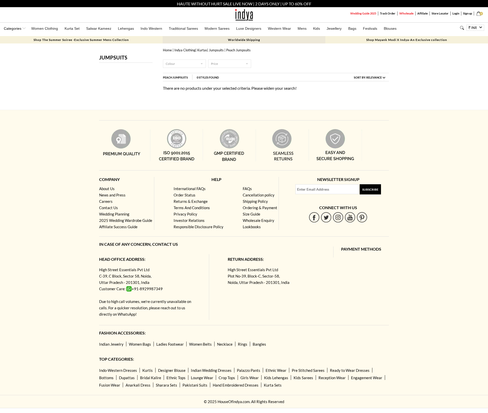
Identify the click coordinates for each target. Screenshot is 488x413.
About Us (107, 188)
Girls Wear (249, 377)
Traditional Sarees (183, 28)
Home (167, 50)
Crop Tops (227, 377)
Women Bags (140, 344)
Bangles (259, 344)
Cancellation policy (258, 195)
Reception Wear (332, 377)
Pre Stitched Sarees (308, 370)
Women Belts (200, 344)
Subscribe (370, 189)
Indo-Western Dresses (118, 370)
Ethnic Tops (176, 377)
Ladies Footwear (170, 344)
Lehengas (126, 28)
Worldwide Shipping (244, 40)
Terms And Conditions (192, 207)
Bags (352, 28)
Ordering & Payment (260, 207)
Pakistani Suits (194, 385)
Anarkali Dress (138, 385)
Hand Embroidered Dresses (235, 385)
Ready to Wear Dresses (350, 370)
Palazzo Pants (248, 370)
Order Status (184, 195)
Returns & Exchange (191, 201)
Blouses (390, 28)
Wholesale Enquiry (258, 220)
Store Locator (440, 13)
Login (455, 13)
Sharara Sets (166, 385)
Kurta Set (72, 28)
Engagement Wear (366, 377)
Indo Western (151, 28)
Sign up (467, 13)
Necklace (225, 344)
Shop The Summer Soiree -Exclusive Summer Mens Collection (81, 40)
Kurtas (202, 50)
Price (214, 64)
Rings (242, 344)
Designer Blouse (172, 370)
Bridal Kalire (150, 377)
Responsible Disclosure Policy (198, 226)
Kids (316, 28)
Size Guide (251, 214)
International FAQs (190, 188)
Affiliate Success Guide (118, 226)
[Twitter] (326, 217)
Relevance (374, 77)
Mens (302, 28)
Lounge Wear (202, 377)
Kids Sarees (303, 377)
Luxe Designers (248, 28)
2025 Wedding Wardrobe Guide (125, 220)
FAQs (247, 188)
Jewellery (334, 28)
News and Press (112, 195)
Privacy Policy (185, 214)
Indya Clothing (184, 50)
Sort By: (368, 77)
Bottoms (106, 377)
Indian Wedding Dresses (211, 370)
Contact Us (108, 207)
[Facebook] (314, 217)
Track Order (387, 13)
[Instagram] (338, 217)
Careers (106, 201)
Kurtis (147, 370)
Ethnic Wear (276, 370)
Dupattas (127, 377)
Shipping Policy (255, 201)
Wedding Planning (114, 214)
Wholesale (406, 13)
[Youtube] (350, 217)
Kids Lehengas (276, 377)
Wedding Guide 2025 (363, 13)
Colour (170, 64)
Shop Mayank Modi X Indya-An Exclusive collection (406, 40)
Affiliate (422, 13)
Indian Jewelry (111, 344)
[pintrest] (362, 217)
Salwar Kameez (98, 28)
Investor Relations (189, 220)
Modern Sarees (217, 28)
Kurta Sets (273, 385)
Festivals (370, 28)
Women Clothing (44, 28)
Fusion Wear (109, 385)
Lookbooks (252, 226)
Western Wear (279, 28)
